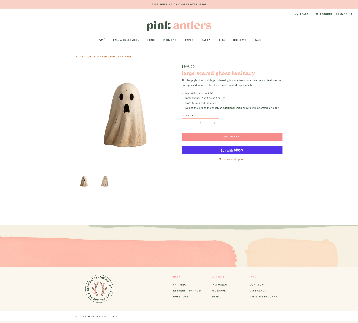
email (216, 296)
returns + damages (187, 290)
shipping (179, 284)
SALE (258, 40)
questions (180, 296)
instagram (219, 284)
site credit (111, 316)
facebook (219, 290)
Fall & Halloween (126, 40)
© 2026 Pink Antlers (89, 316)
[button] (84, 181)
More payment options (232, 159)
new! (101, 40)
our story (257, 284)
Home (80, 56)
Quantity (188, 115)
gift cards (258, 290)
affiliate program (264, 296)
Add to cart (232, 136)
